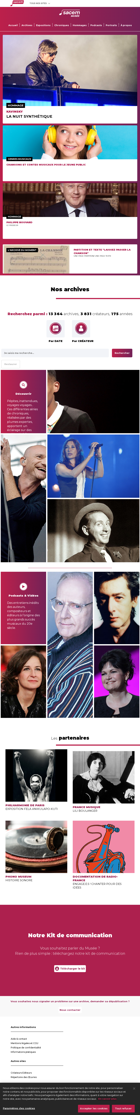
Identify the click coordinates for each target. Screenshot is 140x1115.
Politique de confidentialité (26, 1047)
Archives (27, 25)
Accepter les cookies (94, 1108)
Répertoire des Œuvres (24, 1077)
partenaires (70, 738)
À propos (126, 25)
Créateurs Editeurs (21, 1072)
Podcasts (96, 25)
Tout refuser (123, 1108)
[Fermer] (134, 1089)
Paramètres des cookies (19, 1108)
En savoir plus (107, 1098)
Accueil (13, 25)
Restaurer (10, 364)
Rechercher (122, 353)
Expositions (43, 25)
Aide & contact (19, 1038)
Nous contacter (70, 1009)
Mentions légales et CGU (24, 1043)
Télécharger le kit (72, 968)
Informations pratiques (23, 1052)
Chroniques (61, 25)
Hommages (80, 25)
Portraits (111, 25)
